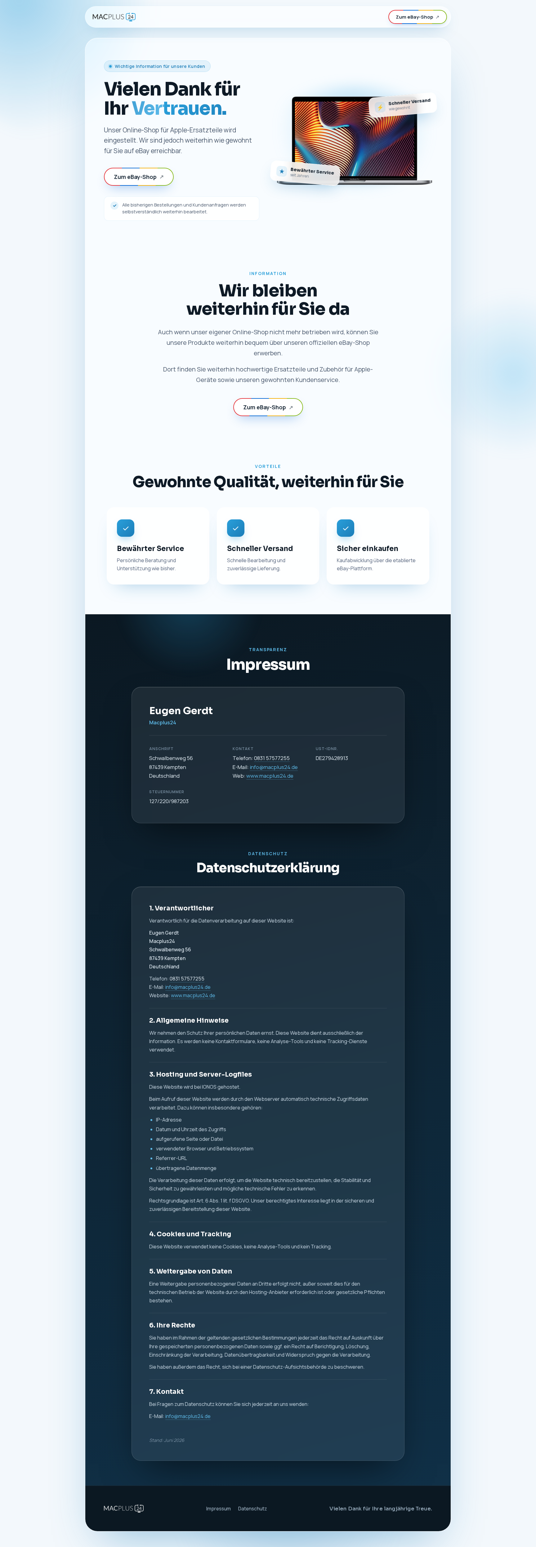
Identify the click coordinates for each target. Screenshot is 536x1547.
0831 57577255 (272, 758)
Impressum (218, 1508)
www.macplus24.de (269, 775)
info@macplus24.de (274, 767)
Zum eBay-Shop (418, 17)
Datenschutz (252, 1508)
